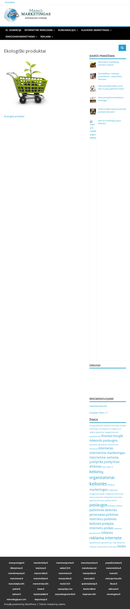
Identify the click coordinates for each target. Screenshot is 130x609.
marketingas (98, 490)
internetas (105, 448)
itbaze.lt (113, 583)
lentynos (111, 485)
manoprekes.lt (89, 573)
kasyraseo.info (89, 594)
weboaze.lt (113, 589)
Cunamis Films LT (98, 412)
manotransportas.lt (65, 562)
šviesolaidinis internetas (107, 547)
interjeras (93, 449)
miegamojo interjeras (114, 494)
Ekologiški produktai (14, 116)
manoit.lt (113, 573)
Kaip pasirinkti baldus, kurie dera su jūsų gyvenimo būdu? (111, 87)
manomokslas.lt (41, 578)
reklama (107, 533)
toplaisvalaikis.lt (41, 594)
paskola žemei (111, 500)
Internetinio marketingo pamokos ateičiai (108, 63)
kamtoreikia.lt (89, 589)
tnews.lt (40, 589)
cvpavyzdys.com (65, 589)
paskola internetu (96, 500)
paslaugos (98, 504)
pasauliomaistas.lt (113, 562)
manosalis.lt (89, 578)
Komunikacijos (67, 30)
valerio (61, 604)
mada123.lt (65, 583)
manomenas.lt (65, 573)
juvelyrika (96, 462)
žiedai (121, 546)
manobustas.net (89, 568)
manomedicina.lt (113, 568)
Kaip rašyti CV (107, 467)
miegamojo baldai (96, 494)
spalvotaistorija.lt (89, 583)
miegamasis (113, 490)
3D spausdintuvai (96, 425)
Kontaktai (10, 2)
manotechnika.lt (41, 562)
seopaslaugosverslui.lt (65, 594)
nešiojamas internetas (113, 497)
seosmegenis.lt (113, 594)
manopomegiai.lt (16, 562)
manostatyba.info (16, 583)
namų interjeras (96, 497)
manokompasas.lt (16, 573)
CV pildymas (103, 429)
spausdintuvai (95, 543)
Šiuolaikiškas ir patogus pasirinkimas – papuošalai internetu (110, 76)
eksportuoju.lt (41, 599)
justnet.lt (16, 589)
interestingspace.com (16, 599)
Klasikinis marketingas (95, 30)
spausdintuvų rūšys (109, 543)
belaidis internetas (111, 425)
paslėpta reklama (115, 506)
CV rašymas (113, 429)
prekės (109, 528)
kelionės (98, 484)
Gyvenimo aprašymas (98, 444)
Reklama (45, 36)
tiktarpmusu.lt (16, 568)
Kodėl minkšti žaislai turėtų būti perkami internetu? (112, 110)
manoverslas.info (98, 406)
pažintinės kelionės (103, 510)
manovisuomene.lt (89, 562)
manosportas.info (113, 578)
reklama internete (105, 537)
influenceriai (113, 444)
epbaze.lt (16, 594)
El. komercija (13, 30)
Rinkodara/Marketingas (20, 36)
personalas (97, 515)
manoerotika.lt (40, 573)
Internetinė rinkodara (38, 30)
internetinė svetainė (104, 457)
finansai (106, 436)
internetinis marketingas (107, 453)
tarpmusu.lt (41, 568)
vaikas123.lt (65, 568)
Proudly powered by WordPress (20, 604)
